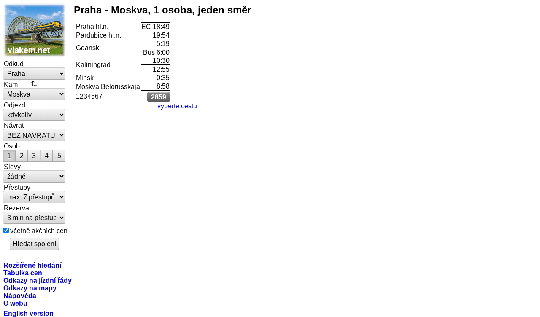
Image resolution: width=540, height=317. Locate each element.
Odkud (14, 63)
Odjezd (14, 105)
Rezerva (16, 208)
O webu (15, 303)
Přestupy (17, 187)
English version (28, 313)
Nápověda (19, 295)
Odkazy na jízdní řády (37, 280)
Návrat (14, 125)
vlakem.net (34, 30)
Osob (12, 146)
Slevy (12, 166)
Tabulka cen (22, 273)
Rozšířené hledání (32, 265)
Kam (11, 84)
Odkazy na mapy (30, 288)
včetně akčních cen (39, 230)
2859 (158, 97)
